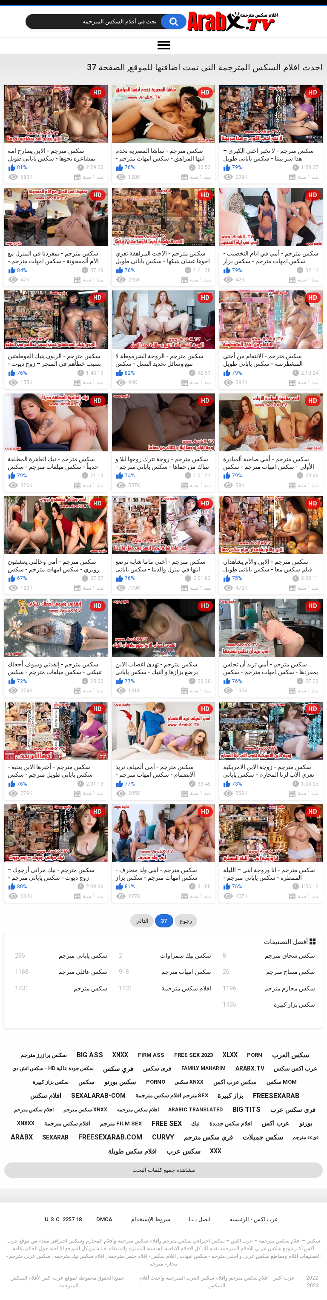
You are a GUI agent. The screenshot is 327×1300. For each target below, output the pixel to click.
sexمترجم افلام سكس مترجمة (171, 1095)
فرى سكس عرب (293, 1109)
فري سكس (118, 1069)
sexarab (55, 1137)
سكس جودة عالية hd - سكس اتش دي (53, 1068)
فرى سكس (157, 1068)
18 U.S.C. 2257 (63, 1219)
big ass (90, 1055)
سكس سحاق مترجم (269, 955)
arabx (22, 1137)
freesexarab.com (110, 1137)
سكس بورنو (120, 1082)
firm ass (151, 1055)
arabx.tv (249, 1068)
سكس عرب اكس (235, 1082)
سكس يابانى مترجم (61, 955)
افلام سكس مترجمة (165, 988)
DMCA (104, 1219)
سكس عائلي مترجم (61, 971)
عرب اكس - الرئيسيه (253, 1219)
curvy (163, 1137)
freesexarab (276, 1096)
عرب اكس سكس (295, 1068)
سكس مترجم (61, 988)
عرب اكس (276, 1123)
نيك (195, 1123)
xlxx (230, 1054)
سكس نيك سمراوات (165, 955)
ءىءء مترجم (306, 1137)
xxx (215, 1151)
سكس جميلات (263, 1137)
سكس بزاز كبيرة (269, 1004)
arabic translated (195, 1110)
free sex (167, 1123)
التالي (142, 921)
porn (254, 1055)
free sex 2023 (193, 1055)
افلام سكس (45, 1095)
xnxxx (25, 1123)
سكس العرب (290, 1055)
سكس (86, 1082)
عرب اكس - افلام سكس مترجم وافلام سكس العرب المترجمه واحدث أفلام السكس (217, 1282)
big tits (246, 1109)
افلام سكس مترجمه (138, 1110)
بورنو (306, 1123)
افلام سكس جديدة (230, 1123)
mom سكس (282, 1082)
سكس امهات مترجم (165, 971)
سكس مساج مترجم (269, 971)
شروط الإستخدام (150, 1219)
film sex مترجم (121, 1123)
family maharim (203, 1068)
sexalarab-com (98, 1095)
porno (155, 1082)
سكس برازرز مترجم (43, 1055)
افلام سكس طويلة (132, 1151)
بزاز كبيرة (230, 1095)
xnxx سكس (189, 1082)
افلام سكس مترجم (34, 1110)
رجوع (186, 921)
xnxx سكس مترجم (85, 1110)
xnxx (120, 1054)
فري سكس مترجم (208, 1137)
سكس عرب (183, 1151)
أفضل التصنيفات (287, 942)
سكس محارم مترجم (269, 988)
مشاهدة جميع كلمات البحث (163, 1170)
